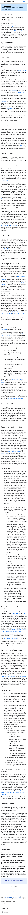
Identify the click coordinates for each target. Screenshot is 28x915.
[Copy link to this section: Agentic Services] (14, 404)
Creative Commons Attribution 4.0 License (13, 897)
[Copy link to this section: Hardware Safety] (15, 804)
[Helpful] (13, 888)
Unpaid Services (16, 613)
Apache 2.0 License (17, 898)
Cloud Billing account (9, 249)
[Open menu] (2, 1)
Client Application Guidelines (10, 638)
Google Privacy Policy (19, 313)
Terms (2, 908)
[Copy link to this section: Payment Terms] (12, 325)
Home (2, 14)
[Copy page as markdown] (8, 20)
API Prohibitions (13, 90)
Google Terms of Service (14, 451)
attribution (14, 142)
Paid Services (13, 225)
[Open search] (18, 1)
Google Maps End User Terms (8, 676)
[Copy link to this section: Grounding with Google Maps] (24, 650)
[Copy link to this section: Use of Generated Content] (22, 126)
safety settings (10, 108)
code (21, 145)
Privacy (6, 908)
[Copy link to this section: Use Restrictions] (14, 58)
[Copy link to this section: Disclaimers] (11, 849)
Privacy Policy (4, 180)
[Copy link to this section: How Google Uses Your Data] (20, 166)
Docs (12, 14)
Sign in (24, 1)
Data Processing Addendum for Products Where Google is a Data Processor (13, 278)
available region (22, 70)
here (13, 259)
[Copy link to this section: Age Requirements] (16, 43)
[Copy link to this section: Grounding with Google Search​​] (25, 427)
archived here (12, 881)
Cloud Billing (4, 329)
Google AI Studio (14, 26)
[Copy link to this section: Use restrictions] (12, 690)
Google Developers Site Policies (10, 900)
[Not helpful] (15, 888)
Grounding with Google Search (8, 321)
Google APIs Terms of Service (18, 31)
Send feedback (14, 891)
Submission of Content (6, 198)
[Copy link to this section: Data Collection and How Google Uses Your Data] (8, 609)
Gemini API (7, 14)
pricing (2, 382)
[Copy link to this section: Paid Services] (12, 236)
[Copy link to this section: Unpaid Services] (14, 154)
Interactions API (7, 6)
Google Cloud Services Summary (15, 398)
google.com (4, 453)
